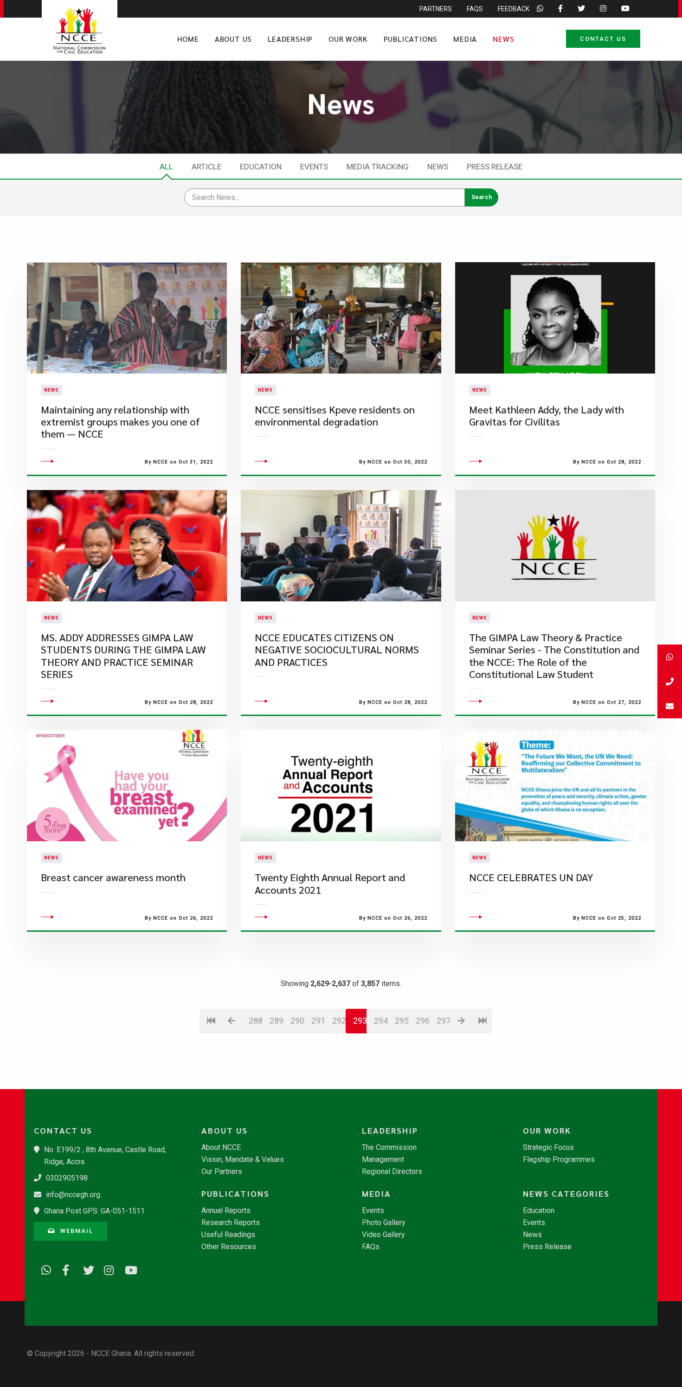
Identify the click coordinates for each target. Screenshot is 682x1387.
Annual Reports (226, 1210)
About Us (233, 39)
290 (297, 1021)
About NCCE (221, 1147)
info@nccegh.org (73, 1194)
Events (314, 166)
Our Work (347, 39)
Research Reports (230, 1222)
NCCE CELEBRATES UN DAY (531, 877)
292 (339, 1021)
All (166, 166)
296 (422, 1021)
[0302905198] (669, 681)
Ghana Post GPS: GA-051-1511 (94, 1210)
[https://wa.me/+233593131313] (43, 1268)
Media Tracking (378, 166)
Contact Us (603, 38)
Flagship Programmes (559, 1159)
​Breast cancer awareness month (113, 877)
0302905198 (67, 1178)
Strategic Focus (548, 1147)
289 (276, 1021)
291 (318, 1021)
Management (383, 1159)
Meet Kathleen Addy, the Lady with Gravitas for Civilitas (546, 415)
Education (261, 166)
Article (206, 166)
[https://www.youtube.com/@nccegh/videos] (126, 1268)
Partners (435, 9)
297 (443, 1021)
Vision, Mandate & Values (242, 1159)
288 (255, 1021)
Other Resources (228, 1247)
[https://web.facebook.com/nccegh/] (64, 1268)
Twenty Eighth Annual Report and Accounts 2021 (330, 883)
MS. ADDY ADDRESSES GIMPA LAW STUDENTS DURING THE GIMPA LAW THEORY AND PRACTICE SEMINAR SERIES (123, 655)
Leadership (290, 39)
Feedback (513, 9)
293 (360, 1021)
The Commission (389, 1147)
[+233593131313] (669, 657)
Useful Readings (228, 1235)
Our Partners (221, 1171)
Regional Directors (392, 1171)
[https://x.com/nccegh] (85, 1268)
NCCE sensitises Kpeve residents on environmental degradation (335, 415)
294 (380, 1021)
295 (401, 1021)
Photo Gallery (383, 1222)
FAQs (475, 9)
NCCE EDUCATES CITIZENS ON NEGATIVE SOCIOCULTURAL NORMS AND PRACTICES (337, 649)
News (503, 39)
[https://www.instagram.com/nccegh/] (106, 1268)
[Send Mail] (669, 706)
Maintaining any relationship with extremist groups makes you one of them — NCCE (120, 421)
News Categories (566, 1193)
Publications (411, 39)
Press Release (494, 166)
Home (188, 39)
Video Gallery (383, 1235)
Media (465, 39)
